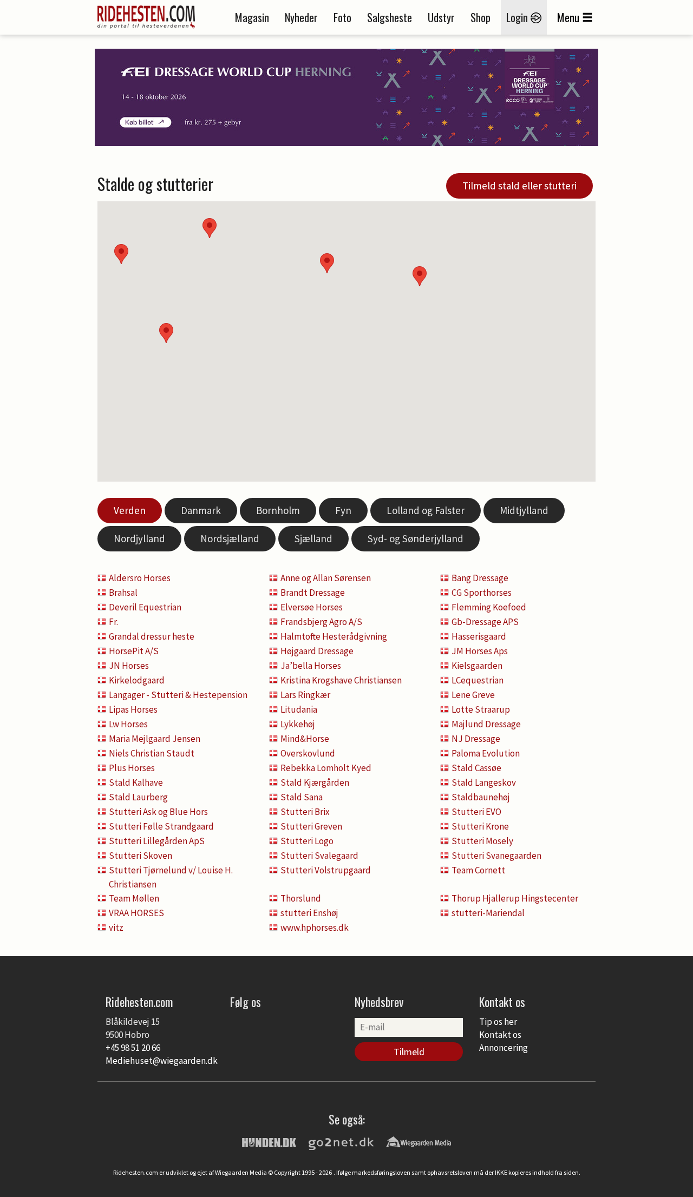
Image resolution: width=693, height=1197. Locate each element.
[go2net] (341, 1141)
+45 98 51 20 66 (133, 1048)
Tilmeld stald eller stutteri (519, 185)
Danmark (201, 510)
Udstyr (441, 17)
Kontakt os (500, 1035)
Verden (130, 510)
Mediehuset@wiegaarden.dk (162, 1061)
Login (518, 17)
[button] (420, 276)
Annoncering (503, 1048)
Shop (480, 17)
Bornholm (278, 510)
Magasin (252, 17)
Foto (342, 17)
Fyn (343, 510)
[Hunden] (269, 1141)
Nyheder (301, 17)
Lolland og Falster (426, 510)
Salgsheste (389, 17)
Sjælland (313, 538)
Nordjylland (139, 538)
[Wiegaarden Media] (418, 1141)
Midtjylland (524, 510)
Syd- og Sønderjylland (415, 538)
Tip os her (498, 1022)
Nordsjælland (229, 538)
